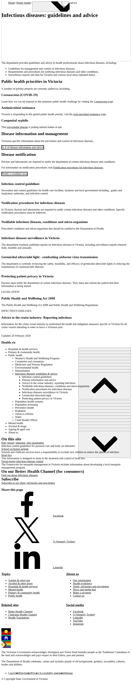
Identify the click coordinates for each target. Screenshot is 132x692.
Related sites (10, 605)
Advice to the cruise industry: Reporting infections (36, 317)
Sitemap (68, 673)
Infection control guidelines (20, 184)
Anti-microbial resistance (86, 114)
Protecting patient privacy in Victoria (27, 276)
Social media (75, 605)
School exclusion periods (15, 449)
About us (72, 574)
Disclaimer (25, 673)
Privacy (35, 673)
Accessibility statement (51, 673)
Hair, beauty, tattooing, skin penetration (22, 442)
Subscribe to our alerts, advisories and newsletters (28, 483)
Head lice (6, 455)
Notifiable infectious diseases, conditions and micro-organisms (44, 222)
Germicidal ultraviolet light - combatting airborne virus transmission (49, 257)
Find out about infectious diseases (19, 475)
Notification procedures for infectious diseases (78, 167)
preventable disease (17, 127)
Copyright (13, 673)
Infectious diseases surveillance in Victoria (30, 238)
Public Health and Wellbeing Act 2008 (28, 298)
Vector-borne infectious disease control (22, 461)
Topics (5, 574)
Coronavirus (100, 101)
